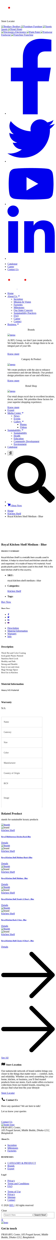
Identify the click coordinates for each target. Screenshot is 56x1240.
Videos (23, 427)
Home (10, 510)
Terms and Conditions (18, 1183)
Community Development (26, 441)
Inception (18, 299)
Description (13, 628)
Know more (13, 354)
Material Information (17, 631)
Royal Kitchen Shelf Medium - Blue (14, 878)
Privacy (11, 1180)
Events (17, 418)
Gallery (18, 421)
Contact (17, 321)
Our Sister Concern (23, 310)
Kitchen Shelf (14, 513)
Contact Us (13, 269)
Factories (18, 304)
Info (9, 636)
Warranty (11, 633)
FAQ (16, 316)
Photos (23, 424)
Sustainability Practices (25, 313)
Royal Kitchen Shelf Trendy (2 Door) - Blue (17, 899)
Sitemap (11, 1197)
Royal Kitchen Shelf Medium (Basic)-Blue (16, 857)
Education (19, 438)
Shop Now (16, 505)
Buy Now (6, 602)
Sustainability (20, 433)
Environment (20, 444)
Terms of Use (14, 1191)
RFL (11, 1205)
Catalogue (12, 264)
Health (17, 435)
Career (10, 266)
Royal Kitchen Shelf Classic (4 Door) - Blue (17, 941)
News (16, 416)
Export (10, 1168)
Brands (10, 1166)
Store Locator (8, 1093)
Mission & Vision (22, 302)
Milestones (19, 307)
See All (4, 1057)
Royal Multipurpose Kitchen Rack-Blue (16, 837)
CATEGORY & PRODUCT (21, 1163)
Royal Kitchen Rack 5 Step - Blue (13, 920)
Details (4, 842)
